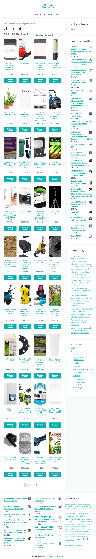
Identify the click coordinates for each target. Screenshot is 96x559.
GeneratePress (59, 556)
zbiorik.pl (73, 522)
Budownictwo (78, 379)
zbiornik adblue (78, 524)
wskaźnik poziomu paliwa (79, 513)
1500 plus (67, 504)
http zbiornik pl (86, 504)
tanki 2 (73, 508)
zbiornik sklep (68, 542)
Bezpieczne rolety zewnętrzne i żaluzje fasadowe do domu (78, 258)
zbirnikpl (72, 545)
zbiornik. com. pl (86, 522)
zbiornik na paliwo (80, 534)
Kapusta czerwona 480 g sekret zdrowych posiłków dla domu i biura (80, 282)
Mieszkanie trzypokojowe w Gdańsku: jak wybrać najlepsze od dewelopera (81, 274)
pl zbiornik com (78, 506)
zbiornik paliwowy (69, 540)
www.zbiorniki (87, 519)
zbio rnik (78, 522)
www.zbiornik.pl (73, 519)
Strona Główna (40, 14)
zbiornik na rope (77, 536)
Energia (75, 391)
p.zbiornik (68, 506)
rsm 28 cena (68, 508)
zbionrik (67, 522)
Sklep (50, 14)
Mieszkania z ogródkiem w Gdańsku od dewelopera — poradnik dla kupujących (81, 266)
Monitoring (78, 373)
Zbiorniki (76, 354)
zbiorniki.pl (69, 529)
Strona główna (9, 24)
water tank (76, 511)
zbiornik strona (76, 542)
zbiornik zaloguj (85, 542)
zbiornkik (67, 545)
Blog (57, 14)
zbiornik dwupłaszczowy (79, 526)
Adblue (77, 363)
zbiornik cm (86, 524)
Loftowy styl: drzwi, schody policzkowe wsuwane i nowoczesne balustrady (81, 330)
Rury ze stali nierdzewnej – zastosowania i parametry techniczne (81, 322)
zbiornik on (85, 536)
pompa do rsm (87, 506)
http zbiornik (79, 504)
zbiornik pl (81, 539)
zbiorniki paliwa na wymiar (71, 531)
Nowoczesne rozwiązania (82, 369)
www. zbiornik (81, 516)
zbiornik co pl (68, 526)
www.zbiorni (69, 516)
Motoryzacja (77, 388)
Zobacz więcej (10, 80)
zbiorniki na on (86, 529)
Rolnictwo (76, 376)
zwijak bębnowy (79, 545)
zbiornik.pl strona (69, 524)
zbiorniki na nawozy (78, 529)
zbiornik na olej (82, 531)
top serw (77, 508)
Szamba (77, 366)
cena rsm (73, 504)
